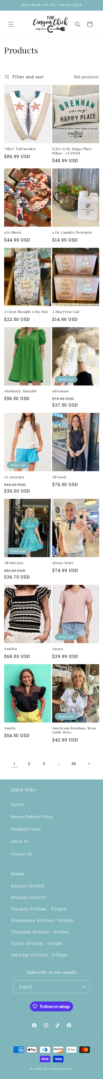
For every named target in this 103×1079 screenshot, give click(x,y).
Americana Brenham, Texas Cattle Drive (74, 730)
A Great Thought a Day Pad (26, 312)
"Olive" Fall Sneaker (20, 149)
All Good (59, 477)
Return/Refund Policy (32, 816)
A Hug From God (65, 312)
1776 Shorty (13, 232)
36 (73, 763)
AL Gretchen (14, 477)
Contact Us (21, 853)
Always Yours (62, 563)
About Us (20, 841)
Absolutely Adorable (20, 391)
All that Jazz (14, 563)
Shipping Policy (26, 828)
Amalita (10, 649)
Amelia (10, 728)
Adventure (60, 391)
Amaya (57, 649)
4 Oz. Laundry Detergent (72, 232)
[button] (11, 24)
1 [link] (14, 763)
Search (17, 804)
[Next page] (89, 764)
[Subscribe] (83, 986)
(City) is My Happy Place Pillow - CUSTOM (72, 151)
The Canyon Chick (58, 1069)
